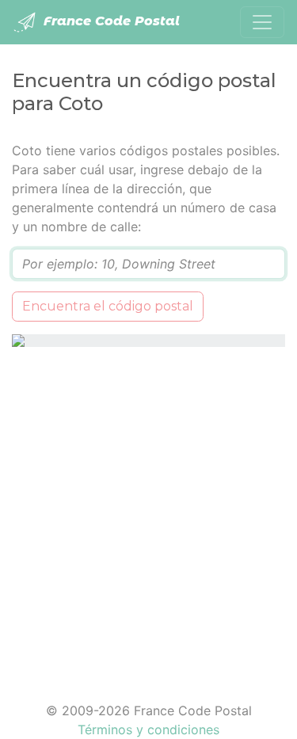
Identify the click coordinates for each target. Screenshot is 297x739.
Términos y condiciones (148, 729)
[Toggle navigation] (262, 22)
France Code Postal (110, 21)
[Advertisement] (148, 514)
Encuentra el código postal (107, 306)
